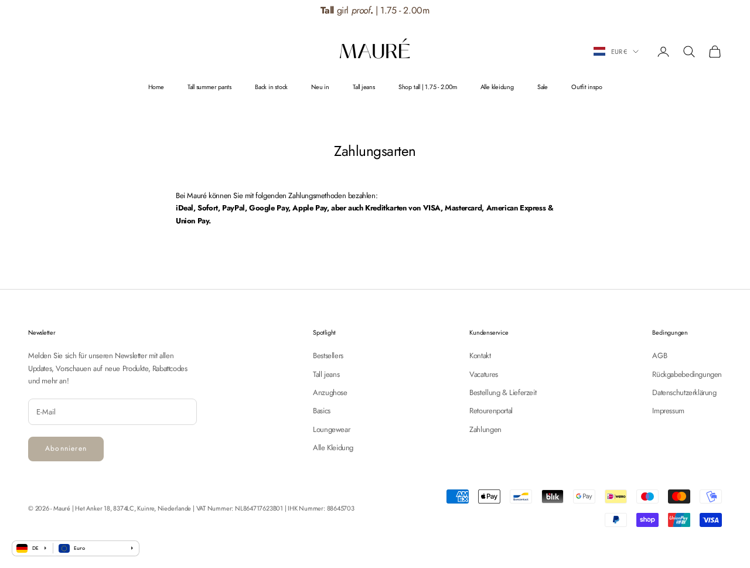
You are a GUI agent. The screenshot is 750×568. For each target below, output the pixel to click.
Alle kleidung (497, 86)
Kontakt (479, 355)
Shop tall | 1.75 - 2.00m (427, 86)
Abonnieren (66, 448)
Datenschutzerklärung (684, 392)
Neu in (320, 86)
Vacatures (483, 374)
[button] (716, 11)
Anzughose (330, 392)
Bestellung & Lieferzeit (502, 392)
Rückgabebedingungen (687, 374)
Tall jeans (364, 86)
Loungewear (331, 429)
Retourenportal (491, 410)
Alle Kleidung (333, 447)
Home (156, 86)
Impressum (668, 410)
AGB (659, 355)
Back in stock (271, 86)
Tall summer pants (209, 86)
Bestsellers (328, 355)
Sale (542, 86)
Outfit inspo (586, 86)
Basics (321, 410)
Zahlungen (485, 429)
